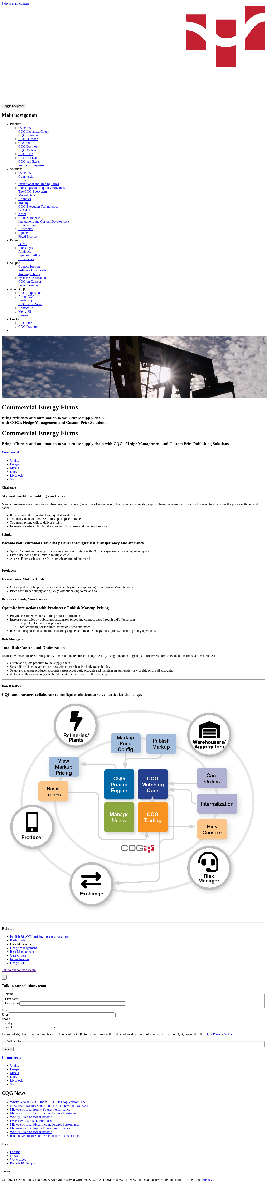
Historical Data (28, 157)
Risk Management (22, 951)
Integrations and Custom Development (43, 221)
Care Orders (18, 955)
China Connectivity (31, 218)
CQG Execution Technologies (38, 206)
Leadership (25, 300)
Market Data (26, 195)
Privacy (207, 1179)
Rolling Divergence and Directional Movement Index (45, 1135)
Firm (5, 1010)
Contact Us (25, 308)
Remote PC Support (23, 1163)
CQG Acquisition (30, 293)
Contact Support (29, 266)
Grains (14, 460)
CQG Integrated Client (33, 131)
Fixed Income (27, 236)
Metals (14, 468)
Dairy (14, 471)
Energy (15, 464)
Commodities (27, 225)
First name (12, 999)
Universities (26, 259)
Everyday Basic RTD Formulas (31, 1120)
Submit (7, 1049)
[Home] (133, 102)
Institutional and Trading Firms (38, 184)
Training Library (29, 274)
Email (5, 1014)
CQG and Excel (29, 161)
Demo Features (28, 285)
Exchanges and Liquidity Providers (41, 188)
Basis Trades (18, 940)
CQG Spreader (28, 135)
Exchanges (25, 248)
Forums (15, 1152)
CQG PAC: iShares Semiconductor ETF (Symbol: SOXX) (49, 1105)
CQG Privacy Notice (219, 1034)
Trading (23, 203)
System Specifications (32, 278)
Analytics (24, 199)
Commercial (26, 176)
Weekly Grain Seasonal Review (31, 1117)
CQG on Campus (30, 281)
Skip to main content (15, 3)
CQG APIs (25, 154)
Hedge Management (23, 948)
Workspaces (18, 1159)
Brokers (23, 180)
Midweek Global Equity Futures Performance (40, 1109)
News (22, 214)
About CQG (26, 296)
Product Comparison (31, 165)
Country (7, 1023)
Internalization (19, 959)
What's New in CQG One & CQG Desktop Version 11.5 (47, 1102)
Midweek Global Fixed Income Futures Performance (44, 1113)
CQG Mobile (27, 150)
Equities (23, 233)
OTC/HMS (25, 210)
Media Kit (25, 311)
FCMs (22, 244)
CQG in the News (30, 304)
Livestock (16, 475)
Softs (13, 479)
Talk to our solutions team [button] (19, 970)
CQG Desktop (28, 146)
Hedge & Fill (18, 963)
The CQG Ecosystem (32, 191)
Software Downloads (32, 270)
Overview (24, 127)
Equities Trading (29, 255)
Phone (6, 1019)
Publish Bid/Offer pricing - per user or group (39, 936)
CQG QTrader (28, 139)
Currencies (25, 229)
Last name (12, 1003)
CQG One (25, 142)
